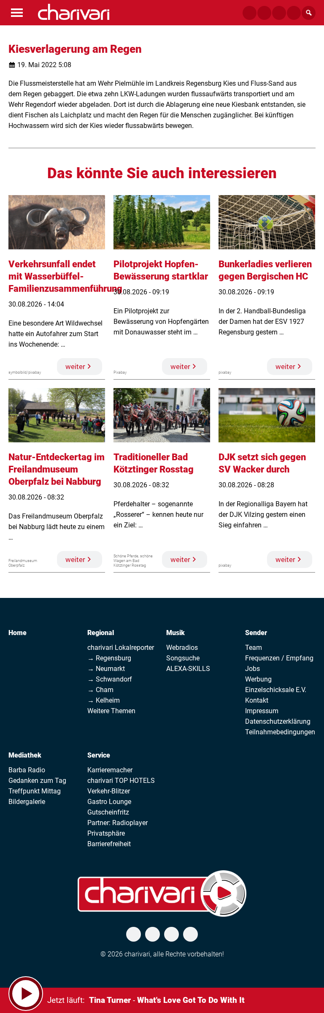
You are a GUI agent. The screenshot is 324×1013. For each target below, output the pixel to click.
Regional (100, 633)
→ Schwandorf (109, 679)
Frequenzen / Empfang (279, 658)
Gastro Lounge (109, 802)
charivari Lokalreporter (120, 648)
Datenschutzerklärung (277, 721)
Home (17, 633)
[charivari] (73, 12)
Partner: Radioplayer (117, 823)
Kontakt (256, 700)
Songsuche (183, 658)
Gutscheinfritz (108, 812)
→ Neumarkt (106, 669)
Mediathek (24, 755)
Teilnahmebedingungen (280, 732)
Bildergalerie (26, 802)
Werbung (258, 679)
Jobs (252, 669)
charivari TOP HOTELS (121, 781)
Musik (175, 633)
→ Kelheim (103, 700)
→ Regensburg (109, 658)
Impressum (261, 711)
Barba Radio (26, 770)
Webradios (182, 648)
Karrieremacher (109, 770)
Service (98, 755)
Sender (256, 633)
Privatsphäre (106, 833)
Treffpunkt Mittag (34, 791)
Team (253, 648)
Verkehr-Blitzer (108, 791)
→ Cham (100, 690)
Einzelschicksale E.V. (275, 690)
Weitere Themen (111, 711)
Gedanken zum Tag (37, 781)
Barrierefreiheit (109, 844)
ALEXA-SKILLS (188, 669)
